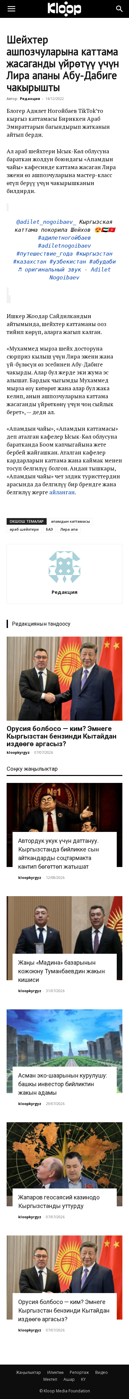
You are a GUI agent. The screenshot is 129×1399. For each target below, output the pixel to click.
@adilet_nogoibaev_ (46, 221)
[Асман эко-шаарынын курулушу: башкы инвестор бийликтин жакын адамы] (64, 1051)
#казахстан (29, 261)
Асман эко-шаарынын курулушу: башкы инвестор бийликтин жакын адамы (62, 1084)
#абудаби (102, 261)
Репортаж (79, 1372)
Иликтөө (55, 1372)
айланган (62, 492)
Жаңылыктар (28, 1372)
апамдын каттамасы (70, 521)
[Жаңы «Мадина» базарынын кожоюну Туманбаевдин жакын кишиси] (64, 938)
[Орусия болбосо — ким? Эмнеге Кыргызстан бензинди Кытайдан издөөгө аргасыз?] (64, 679)
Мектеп (50, 1379)
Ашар (69, 1379)
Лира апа (69, 529)
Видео (101, 1372)
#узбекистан (68, 261)
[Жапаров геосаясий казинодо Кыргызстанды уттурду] (64, 1164)
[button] (11, 9)
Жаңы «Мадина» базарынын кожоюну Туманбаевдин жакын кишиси (61, 971)
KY (83, 1379)
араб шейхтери (24, 529)
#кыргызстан (94, 253)
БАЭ (49, 529)
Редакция (30, 98)
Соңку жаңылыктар (32, 768)
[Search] (119, 9)
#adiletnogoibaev (64, 245)
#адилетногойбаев (64, 237)
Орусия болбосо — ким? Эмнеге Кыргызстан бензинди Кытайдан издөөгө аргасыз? (61, 736)
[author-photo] (64, 583)
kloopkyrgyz (18, 752)
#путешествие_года (45, 253)
